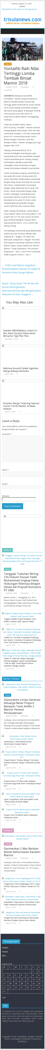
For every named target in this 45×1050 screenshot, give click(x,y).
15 (34, 979)
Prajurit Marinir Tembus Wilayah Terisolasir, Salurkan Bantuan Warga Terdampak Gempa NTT (22, 762)
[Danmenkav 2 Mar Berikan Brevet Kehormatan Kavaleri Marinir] (22, 736)
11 (10, 979)
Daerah (7, 64)
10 (4, 979)
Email (5, 484)
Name (5, 470)
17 (4, 983)
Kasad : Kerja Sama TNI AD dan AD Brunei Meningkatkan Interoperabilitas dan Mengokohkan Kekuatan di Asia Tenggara (21, 289)
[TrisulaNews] (4, 31)
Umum (7, 695)
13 (22, 979)
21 (28, 983)
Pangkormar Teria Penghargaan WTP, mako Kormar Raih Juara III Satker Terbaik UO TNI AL (22, 886)
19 (16, 983)
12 (16, 979)
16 (39, 979)
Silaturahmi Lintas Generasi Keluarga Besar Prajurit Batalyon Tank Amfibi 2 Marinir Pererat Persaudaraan (22, 706)
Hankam (8, 844)
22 (34, 983)
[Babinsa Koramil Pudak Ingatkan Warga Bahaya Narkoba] (22, 345)
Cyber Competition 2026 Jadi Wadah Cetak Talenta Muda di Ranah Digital (21, 800)
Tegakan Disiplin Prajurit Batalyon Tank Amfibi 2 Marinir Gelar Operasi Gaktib (20, 620)
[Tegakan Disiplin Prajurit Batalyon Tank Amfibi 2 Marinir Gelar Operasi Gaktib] (22, 613)
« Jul (3, 997)
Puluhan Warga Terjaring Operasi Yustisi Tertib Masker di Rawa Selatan (21, 406)
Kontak (5, 951)
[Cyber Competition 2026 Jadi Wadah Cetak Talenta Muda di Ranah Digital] (22, 794)
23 (39, 983)
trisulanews (25, 87)
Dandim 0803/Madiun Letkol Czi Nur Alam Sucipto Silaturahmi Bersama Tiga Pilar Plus (20, 333)
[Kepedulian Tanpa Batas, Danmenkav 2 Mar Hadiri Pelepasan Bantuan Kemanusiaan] (22, 896)
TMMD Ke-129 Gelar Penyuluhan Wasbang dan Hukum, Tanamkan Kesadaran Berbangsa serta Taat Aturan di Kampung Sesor (22, 640)
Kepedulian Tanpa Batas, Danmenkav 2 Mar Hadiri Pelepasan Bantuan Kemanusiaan (22, 903)
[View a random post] (40, 31)
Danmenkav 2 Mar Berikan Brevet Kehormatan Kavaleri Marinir (17, 742)
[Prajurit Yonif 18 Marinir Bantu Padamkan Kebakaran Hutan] (22, 809)
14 (28, 979)
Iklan (4, 955)
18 (10, 983)
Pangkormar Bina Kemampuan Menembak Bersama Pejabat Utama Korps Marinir (21, 919)
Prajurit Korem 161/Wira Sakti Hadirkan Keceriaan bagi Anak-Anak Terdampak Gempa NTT (22, 783)
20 (22, 983)
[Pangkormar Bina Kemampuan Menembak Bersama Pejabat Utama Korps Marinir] (22, 912)
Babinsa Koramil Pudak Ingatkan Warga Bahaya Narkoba (20, 369)
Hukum (7, 569)
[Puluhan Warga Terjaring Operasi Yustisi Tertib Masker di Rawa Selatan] (22, 380)
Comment (7, 434)
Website (5, 496)
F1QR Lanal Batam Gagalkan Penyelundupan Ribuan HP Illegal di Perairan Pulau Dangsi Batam (21, 269)
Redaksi (5, 947)
